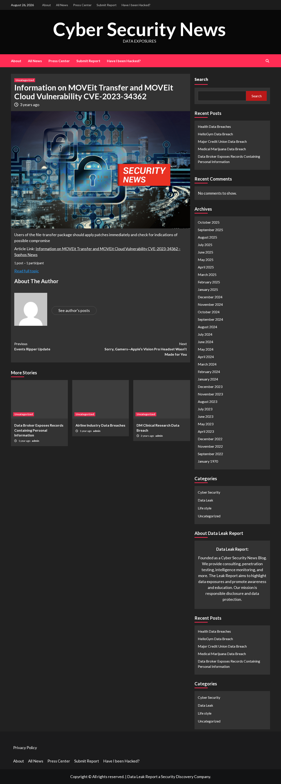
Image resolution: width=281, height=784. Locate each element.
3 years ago (29, 104)
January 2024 (208, 379)
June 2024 (205, 342)
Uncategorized (25, 80)
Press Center (82, 5)
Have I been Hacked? (136, 5)
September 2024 (210, 319)
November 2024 (210, 304)
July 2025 (205, 245)
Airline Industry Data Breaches (100, 425)
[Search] (267, 61)
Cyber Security (209, 492)
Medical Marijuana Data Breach (222, 149)
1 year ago (24, 440)
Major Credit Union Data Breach (222, 141)
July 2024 (205, 334)
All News (62, 5)
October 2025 (209, 222)
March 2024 (207, 364)
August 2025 (207, 237)
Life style (204, 508)
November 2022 (210, 446)
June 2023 (205, 416)
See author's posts (74, 310)
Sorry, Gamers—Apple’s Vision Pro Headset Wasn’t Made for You (145, 349)
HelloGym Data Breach (215, 134)
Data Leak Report (142, 776)
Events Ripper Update (32, 346)
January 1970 (208, 461)
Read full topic (26, 270)
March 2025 (207, 274)
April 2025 (206, 267)
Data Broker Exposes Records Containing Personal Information (38, 430)
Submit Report (107, 5)
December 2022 (210, 439)
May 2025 (205, 259)
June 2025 (205, 252)
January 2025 (208, 289)
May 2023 (205, 424)
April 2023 (206, 431)
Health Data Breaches (214, 126)
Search (201, 79)
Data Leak (205, 500)
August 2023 (207, 401)
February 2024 (209, 371)
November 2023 (210, 394)
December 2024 (210, 297)
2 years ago (147, 435)
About (46, 5)
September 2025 (210, 230)
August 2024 (207, 327)
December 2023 (210, 386)
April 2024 (206, 357)
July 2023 (205, 409)
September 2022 (210, 454)
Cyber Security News (139, 29)
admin (35, 440)
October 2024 (209, 312)
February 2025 (209, 282)
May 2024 (205, 349)
